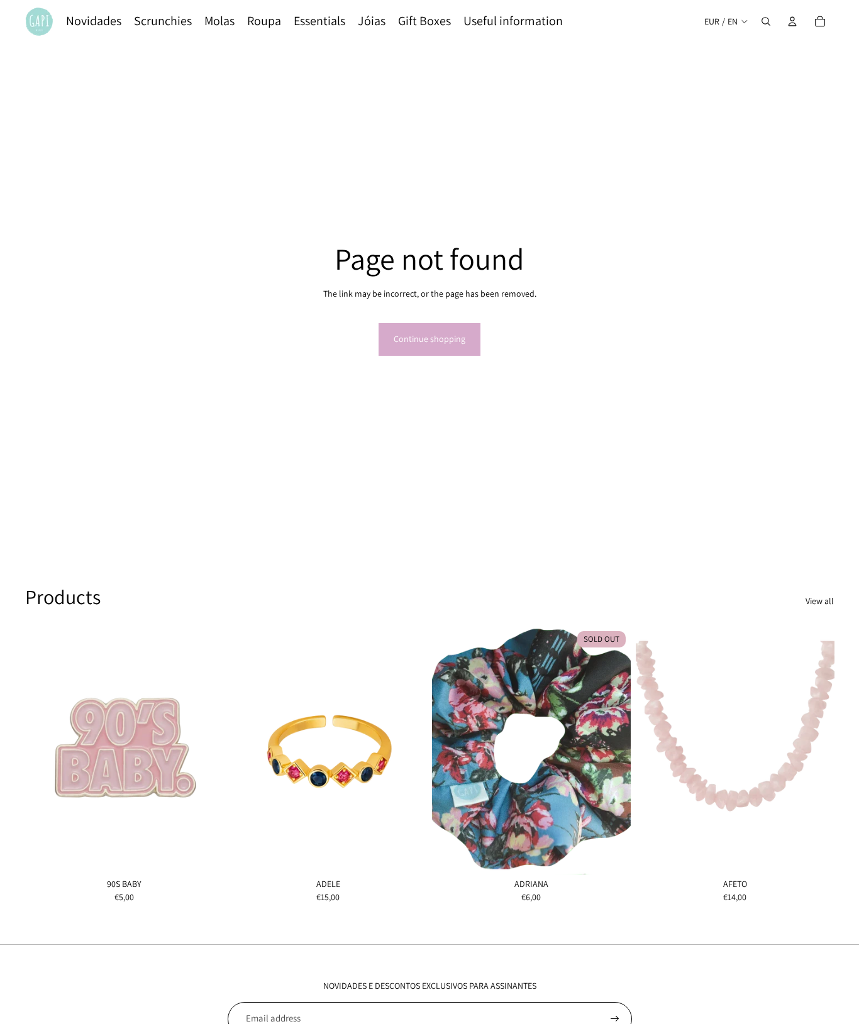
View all (820, 601)
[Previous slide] (248, 750)
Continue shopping (429, 338)
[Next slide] (408, 750)
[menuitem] (93, 21)
